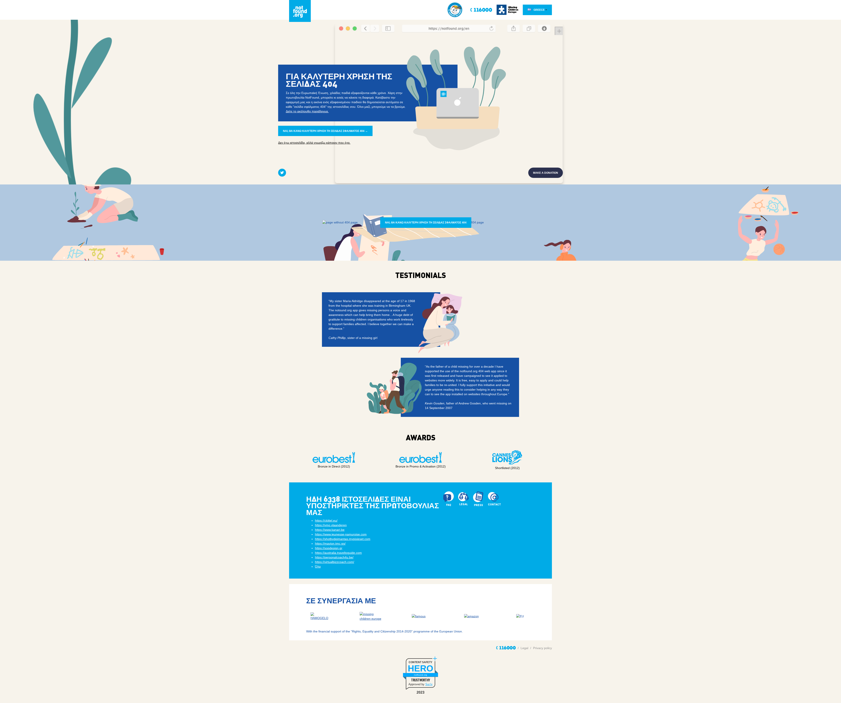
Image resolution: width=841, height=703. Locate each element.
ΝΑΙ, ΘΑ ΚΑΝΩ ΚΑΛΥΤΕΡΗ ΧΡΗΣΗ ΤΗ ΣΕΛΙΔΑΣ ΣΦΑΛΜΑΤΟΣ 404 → (325, 131)
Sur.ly (429, 684)
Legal (524, 648)
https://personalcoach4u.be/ (334, 557)
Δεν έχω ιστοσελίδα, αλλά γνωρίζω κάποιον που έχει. (314, 142)
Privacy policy (542, 648)
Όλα (318, 566)
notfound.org (420, 675)
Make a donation (545, 172)
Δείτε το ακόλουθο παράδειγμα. (307, 111)
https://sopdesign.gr (328, 548)
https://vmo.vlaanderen (331, 525)
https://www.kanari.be (330, 529)
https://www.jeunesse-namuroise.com (341, 534)
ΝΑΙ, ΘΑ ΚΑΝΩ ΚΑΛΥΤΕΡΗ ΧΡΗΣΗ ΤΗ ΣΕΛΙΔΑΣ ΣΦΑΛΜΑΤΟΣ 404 (425, 222)
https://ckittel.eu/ (326, 520)
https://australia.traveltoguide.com (338, 552)
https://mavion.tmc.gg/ (330, 543)
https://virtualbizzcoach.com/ (334, 562)
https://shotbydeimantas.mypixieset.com (342, 539)
